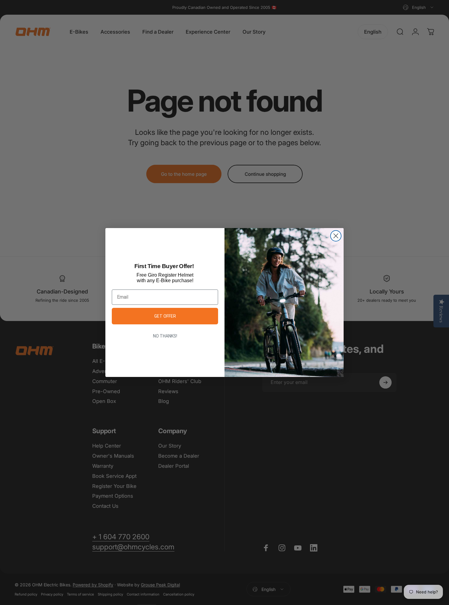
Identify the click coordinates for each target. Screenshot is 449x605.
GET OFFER (165, 316)
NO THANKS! (165, 336)
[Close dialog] (335, 236)
